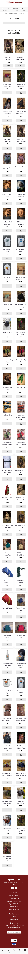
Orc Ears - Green (21, 387)
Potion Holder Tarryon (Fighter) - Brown (21, 417)
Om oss (14, 916)
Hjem (6, 13)
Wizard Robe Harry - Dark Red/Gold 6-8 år (7, 858)
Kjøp (8, 65)
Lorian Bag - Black (7, 332)
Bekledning (21, 13)
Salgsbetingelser (14, 919)
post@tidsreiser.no (14, 909)
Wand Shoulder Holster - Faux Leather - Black (7, 748)
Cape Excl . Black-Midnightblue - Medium (7, 114)
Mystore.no (14, 884)
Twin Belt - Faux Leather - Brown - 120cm (20, 720)
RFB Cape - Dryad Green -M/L (20, 59)
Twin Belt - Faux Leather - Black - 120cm (7, 720)
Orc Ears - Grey (7, 415)
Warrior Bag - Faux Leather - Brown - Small (7, 831)
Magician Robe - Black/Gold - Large (21, 86)
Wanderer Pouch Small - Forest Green (7, 803)
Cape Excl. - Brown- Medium (8, 59)
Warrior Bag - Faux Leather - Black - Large (20, 803)
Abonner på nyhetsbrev (14, 932)
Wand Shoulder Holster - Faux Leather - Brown (21, 748)
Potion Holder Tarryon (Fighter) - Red (21, 445)
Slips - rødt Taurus (7, 608)
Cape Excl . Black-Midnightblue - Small (21, 114)
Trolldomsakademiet (13, 13)
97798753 (15, 906)
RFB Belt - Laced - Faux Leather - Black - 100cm (7, 472)
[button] (4, 51)
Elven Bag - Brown (20, 167)
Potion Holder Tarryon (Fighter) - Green (7, 445)
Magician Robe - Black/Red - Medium (21, 334)
